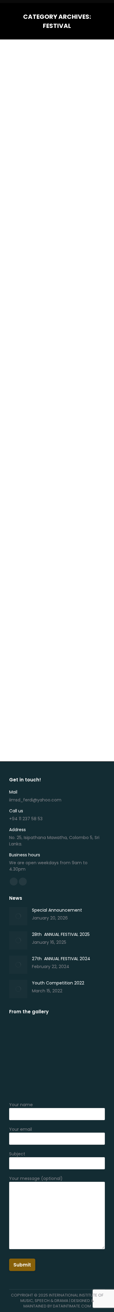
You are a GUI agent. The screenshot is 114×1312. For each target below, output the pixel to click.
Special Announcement (57, 910)
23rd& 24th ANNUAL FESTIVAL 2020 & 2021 (49, 632)
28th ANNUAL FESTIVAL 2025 (51, 210)
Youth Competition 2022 (58, 983)
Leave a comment (35, 229)
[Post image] (18, 916)
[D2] (44, 1081)
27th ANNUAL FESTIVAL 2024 (51, 465)
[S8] (44, 1034)
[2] (91, 1081)
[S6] (67, 1034)
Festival (24, 223)
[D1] (67, 1081)
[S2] (67, 1057)
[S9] (21, 1034)
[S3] (44, 1057)
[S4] (21, 1057)
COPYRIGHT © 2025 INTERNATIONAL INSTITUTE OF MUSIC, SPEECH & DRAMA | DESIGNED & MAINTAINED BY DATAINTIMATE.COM (57, 1300)
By (45, 223)
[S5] (91, 1034)
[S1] (91, 1057)
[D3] (21, 1081)
